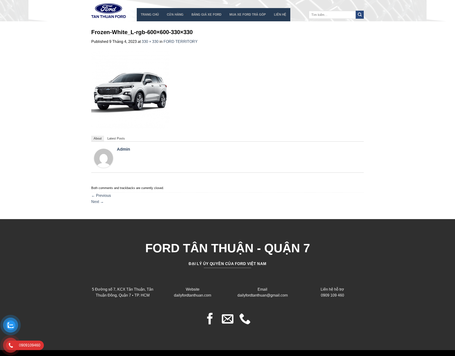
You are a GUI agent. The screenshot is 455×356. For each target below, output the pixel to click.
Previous (101, 196)
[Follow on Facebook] (210, 319)
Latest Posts (116, 138)
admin (123, 149)
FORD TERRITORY (181, 42)
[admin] (103, 158)
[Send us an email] (227, 319)
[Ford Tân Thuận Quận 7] (110, 10)
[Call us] (245, 319)
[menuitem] (150, 14)
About (98, 138)
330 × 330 (150, 42)
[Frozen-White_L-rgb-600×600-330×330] (130, 89)
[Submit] (360, 15)
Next (97, 202)
